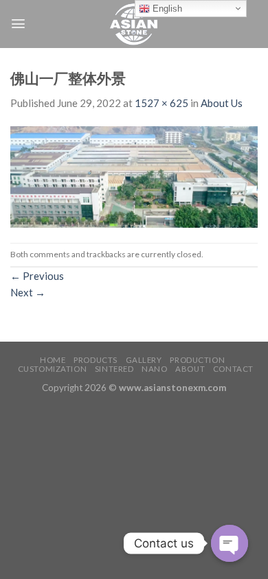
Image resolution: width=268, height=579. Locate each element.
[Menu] (18, 24)
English (166, 8)
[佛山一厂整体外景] (134, 175)
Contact (233, 368)
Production (197, 359)
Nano (154, 368)
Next (27, 292)
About (190, 368)
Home (52, 359)
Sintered (114, 368)
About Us (222, 103)
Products (96, 359)
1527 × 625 (161, 103)
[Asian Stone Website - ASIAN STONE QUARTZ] (134, 24)
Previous (37, 276)
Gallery (144, 359)
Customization (52, 368)
